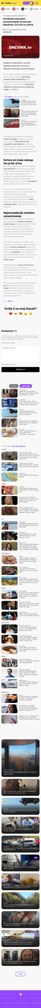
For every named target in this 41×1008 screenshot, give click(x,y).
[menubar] (37, 3)
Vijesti (17, 9)
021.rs (15, 89)
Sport (26, 9)
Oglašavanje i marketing (20, 1003)
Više (20, 974)
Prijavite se (20, 369)
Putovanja (35, 9)
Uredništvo (5, 1003)
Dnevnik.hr (7, 9)
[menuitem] (37, 3)
